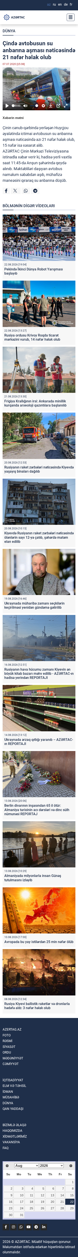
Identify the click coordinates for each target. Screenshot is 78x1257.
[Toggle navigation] (69, 17)
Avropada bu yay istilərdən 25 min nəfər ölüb (38, 942)
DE (66, 4)
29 (72, 1208)
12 (42, 1195)
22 (72, 1201)
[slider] (13, 106)
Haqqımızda (12, 1131)
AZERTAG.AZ (12, 1029)
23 (10, 1208)
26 (42, 1208)
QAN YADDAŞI (13, 1109)
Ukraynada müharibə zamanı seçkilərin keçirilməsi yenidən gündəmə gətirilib (34, 605)
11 (31, 1195)
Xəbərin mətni (13, 118)
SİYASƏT (9, 1047)
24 (21, 1208)
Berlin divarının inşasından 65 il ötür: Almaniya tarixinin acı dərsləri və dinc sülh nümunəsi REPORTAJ (36, 809)
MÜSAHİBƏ (11, 1097)
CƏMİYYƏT (11, 1064)
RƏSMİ (7, 1041)
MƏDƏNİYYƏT (13, 1058)
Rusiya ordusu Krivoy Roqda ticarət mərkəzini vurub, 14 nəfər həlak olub (32, 337)
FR (71, 4)
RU (54, 4)
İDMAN (8, 1092)
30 (10, 1215)
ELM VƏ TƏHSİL (14, 1086)
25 (31, 1208)
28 (62, 1208)
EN (60, 4)
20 (52, 1201)
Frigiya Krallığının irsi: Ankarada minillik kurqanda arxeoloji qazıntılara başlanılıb (35, 403)
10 (21, 1195)
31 (21, 1215)
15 (72, 1195)
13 (52, 1195)
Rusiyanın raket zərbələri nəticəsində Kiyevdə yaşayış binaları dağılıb (39, 469)
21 (62, 1201)
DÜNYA (9, 31)
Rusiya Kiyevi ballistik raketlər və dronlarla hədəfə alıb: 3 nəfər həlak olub (37, 1006)
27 (52, 1208)
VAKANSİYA (11, 1142)
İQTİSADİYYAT (13, 1080)
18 (31, 1201)
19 (42, 1201)
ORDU (7, 1052)
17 (21, 1201)
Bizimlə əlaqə (14, 1125)
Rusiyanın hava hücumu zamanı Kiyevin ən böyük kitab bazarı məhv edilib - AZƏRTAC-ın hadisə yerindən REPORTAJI (39, 673)
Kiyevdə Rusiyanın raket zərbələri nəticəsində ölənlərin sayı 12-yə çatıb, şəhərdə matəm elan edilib (39, 537)
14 (62, 1195)
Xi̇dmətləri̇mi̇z (15, 1136)
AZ (49, 4)
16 (10, 1201)
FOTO (7, 1035)
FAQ (5, 1148)
